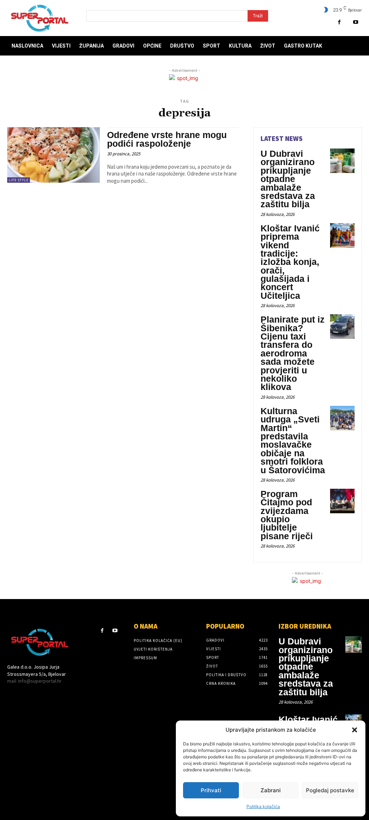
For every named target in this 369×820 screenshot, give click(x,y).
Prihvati (211, 790)
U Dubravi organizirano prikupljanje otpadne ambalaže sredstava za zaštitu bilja (288, 179)
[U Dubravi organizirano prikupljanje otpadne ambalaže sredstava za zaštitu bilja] (342, 161)
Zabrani (271, 790)
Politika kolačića (263, 806)
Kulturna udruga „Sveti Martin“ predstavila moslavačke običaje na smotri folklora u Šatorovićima (293, 440)
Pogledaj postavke (330, 790)
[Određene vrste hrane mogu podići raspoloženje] (53, 155)
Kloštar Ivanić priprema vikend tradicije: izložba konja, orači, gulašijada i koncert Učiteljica (290, 262)
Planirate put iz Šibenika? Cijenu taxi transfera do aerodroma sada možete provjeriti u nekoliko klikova (293, 353)
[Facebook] (339, 22)
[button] (354, 729)
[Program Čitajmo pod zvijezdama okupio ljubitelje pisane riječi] (342, 501)
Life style (18, 180)
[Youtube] (355, 22)
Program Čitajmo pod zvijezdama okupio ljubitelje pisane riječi (287, 515)
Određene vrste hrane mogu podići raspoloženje (167, 139)
